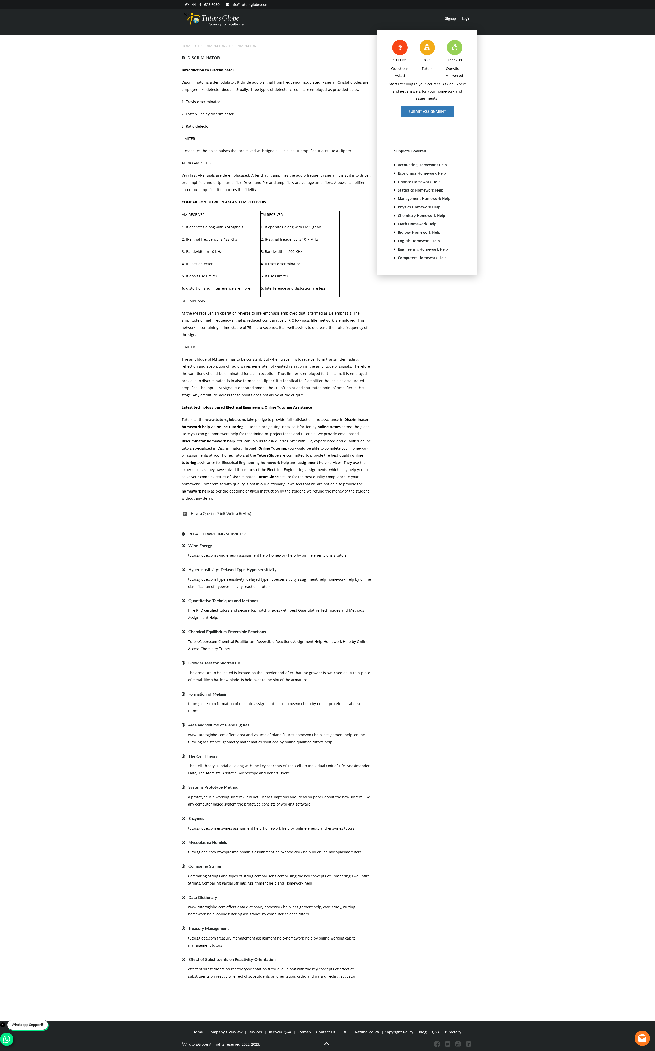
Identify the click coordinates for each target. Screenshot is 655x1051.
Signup (450, 19)
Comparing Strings (205, 866)
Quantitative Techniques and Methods (223, 601)
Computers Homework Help (422, 257)
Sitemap (304, 1032)
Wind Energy (200, 546)
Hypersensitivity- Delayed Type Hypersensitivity (232, 570)
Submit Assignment (427, 111)
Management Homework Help (424, 198)
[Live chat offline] (642, 1038)
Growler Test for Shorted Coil (215, 663)
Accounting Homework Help (422, 164)
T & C (345, 1032)
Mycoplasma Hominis (207, 843)
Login (466, 19)
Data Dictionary (202, 898)
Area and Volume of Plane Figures (218, 725)
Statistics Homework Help (420, 190)
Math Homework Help (417, 223)
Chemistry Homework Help (421, 215)
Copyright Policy (399, 1032)
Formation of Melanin (207, 694)
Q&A (436, 1032)
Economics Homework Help (422, 173)
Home (187, 45)
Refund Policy (367, 1032)
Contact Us (325, 1032)
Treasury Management (208, 928)
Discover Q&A (279, 1032)
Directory (453, 1032)
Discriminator (211, 45)
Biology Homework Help (419, 232)
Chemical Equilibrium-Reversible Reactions (227, 632)
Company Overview (225, 1032)
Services (255, 1032)
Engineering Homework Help (423, 249)
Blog (423, 1032)
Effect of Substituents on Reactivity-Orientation (232, 960)
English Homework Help (419, 240)
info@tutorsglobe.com (249, 4)
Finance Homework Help (419, 181)
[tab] (276, 514)
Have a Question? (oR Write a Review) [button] (221, 514)
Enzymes (196, 819)
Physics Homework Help (419, 207)
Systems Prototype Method (213, 787)
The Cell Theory (203, 756)
